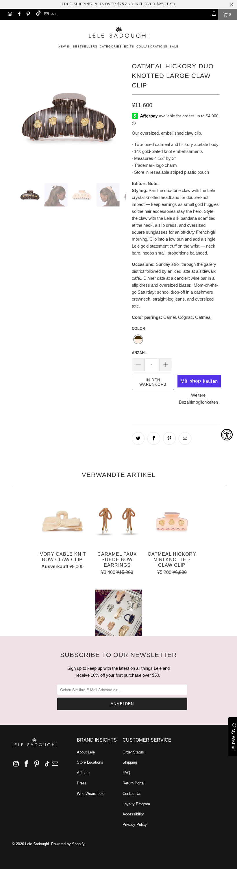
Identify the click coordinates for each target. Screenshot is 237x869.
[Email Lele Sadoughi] (46, 14)
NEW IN (64, 46)
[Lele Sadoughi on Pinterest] (27, 14)
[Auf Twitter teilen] (138, 438)
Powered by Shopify (68, 844)
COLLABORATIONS (151, 46)
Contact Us (132, 793)
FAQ (126, 773)
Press (82, 783)
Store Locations (90, 762)
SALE (174, 46)
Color (138, 328)
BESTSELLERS (85, 46)
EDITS (129, 46)
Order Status (133, 752)
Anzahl (139, 353)
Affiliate (83, 773)
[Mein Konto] (213, 14)
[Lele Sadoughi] (118, 31)
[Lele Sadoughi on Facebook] (18, 14)
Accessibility (133, 814)
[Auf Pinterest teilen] (169, 438)
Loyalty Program (136, 804)
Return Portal (134, 783)
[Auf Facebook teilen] (153, 438)
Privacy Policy (135, 824)
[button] (138, 339)
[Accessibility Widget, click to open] (227, 434)
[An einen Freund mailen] (185, 438)
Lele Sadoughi (37, 844)
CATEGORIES (111, 46)
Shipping (130, 762)
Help (54, 14)
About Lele (86, 752)
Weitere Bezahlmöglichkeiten (198, 399)
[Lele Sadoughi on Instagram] (9, 14)
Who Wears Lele (90, 793)
